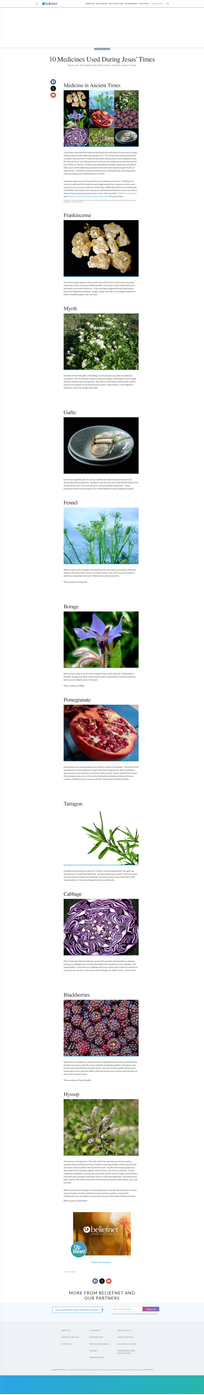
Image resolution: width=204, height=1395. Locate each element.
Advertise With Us (70, 1337)
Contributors (96, 1337)
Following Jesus (102, 49)
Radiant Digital (96, 1357)
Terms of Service (125, 1337)
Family (144, 4)
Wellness (116, 4)
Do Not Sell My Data (126, 1344)
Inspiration (90, 4)
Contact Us (66, 1344)
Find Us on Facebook (99, 1344)
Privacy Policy (124, 1330)
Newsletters (157, 4)
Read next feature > (102, 1262)
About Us (65, 1330)
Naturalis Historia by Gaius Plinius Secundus (87, 196)
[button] (167, 3)
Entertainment (131, 4)
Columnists (95, 1330)
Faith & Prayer (101, 4)
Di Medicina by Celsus (126, 193)
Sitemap (93, 1351)
